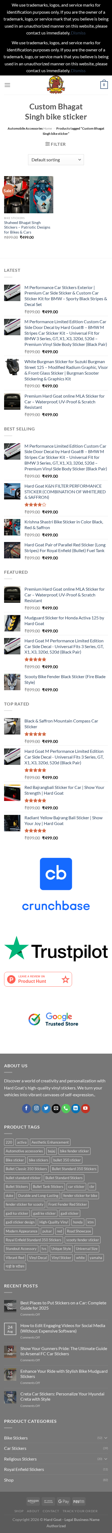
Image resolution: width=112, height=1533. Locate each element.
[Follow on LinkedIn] (75, 1108)
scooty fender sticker (82, 1240)
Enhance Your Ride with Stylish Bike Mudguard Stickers (64, 1373)
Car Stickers (15, 1448)
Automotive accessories (24, 1151)
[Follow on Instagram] (36, 1108)
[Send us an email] (56, 1108)
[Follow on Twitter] (46, 1108)
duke (9, 1195)
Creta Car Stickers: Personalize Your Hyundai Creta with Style (62, 1396)
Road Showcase (79, 1231)
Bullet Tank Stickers (48, 1186)
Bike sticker (15, 1160)
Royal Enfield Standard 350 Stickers (33, 1240)
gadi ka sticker (17, 1213)
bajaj (51, 1151)
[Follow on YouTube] (85, 1108)
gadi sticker (70, 1213)
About (33, 1511)
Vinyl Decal (38, 1257)
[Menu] (7, 85)
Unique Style (61, 1248)
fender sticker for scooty (24, 1204)
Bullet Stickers (17, 1186)
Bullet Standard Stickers (64, 1178)
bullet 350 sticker (67, 1160)
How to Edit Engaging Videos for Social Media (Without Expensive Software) (62, 1328)
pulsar (47, 1231)
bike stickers (38, 1160)
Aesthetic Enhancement (50, 1142)
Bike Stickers (16, 1437)
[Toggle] (106, 1437)
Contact (51, 1511)
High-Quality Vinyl (53, 1222)
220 (9, 1142)
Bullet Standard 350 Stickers (74, 1169)
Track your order (80, 1511)
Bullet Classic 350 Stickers (26, 1169)
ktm (91, 1222)
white (80, 1257)
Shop (9, 1479)
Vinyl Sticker (61, 1257)
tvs (44, 1248)
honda (78, 1222)
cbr (91, 1186)
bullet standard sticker (23, 1178)
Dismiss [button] (78, 32)
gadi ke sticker (44, 1213)
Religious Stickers (20, 1458)
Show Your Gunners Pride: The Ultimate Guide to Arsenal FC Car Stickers (63, 1351)
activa (22, 1142)
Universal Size (87, 1248)
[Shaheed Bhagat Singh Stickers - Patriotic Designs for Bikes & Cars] (28, 194)
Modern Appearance (22, 1231)
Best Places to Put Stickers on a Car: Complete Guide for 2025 (63, 1305)
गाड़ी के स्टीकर (15, 1266)
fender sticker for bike (80, 1195)
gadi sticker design (20, 1222)
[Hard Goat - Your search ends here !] (56, 85)
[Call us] (65, 1108)
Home (47, 128)
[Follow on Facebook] (26, 1108)
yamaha (96, 1257)
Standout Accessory (21, 1248)
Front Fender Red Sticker (67, 1204)
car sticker (76, 1186)
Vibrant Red (15, 1257)
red (59, 1231)
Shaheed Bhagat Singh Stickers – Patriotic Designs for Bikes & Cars (27, 227)
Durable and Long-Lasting (38, 1195)
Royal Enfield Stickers (24, 1469)
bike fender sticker (74, 1151)
